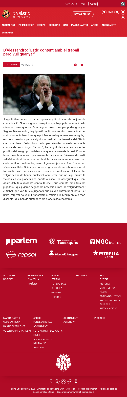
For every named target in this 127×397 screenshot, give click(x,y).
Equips (41, 25)
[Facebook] (116, 12)
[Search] (123, 4)
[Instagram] (110, 12)
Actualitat (8, 25)
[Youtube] (123, 12)
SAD (65, 25)
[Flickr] (123, 16)
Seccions (54, 25)
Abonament (109, 25)
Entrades (7, 32)
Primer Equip (26, 25)
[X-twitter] (51, 381)
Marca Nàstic (79, 25)
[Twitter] (104, 12)
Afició (94, 25)
